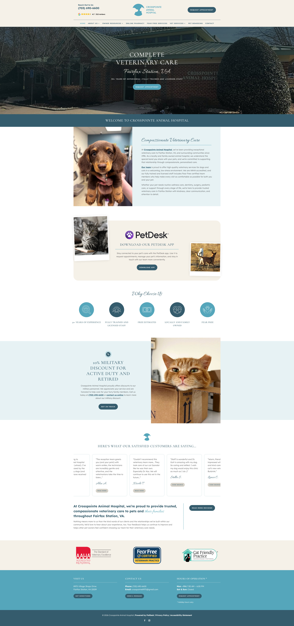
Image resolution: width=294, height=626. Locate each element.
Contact (209, 23)
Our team (146, 167)
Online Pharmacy (135, 23)
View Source (177, 485)
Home (82, 23)
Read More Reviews (202, 508)
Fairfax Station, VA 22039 (85, 589)
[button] (92, 14)
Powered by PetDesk (144, 615)
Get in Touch (108, 407)
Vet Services (177, 23)
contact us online (114, 395)
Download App (147, 267)
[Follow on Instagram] (149, 620)
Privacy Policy (162, 615)
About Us (93, 23)
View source (140, 485)
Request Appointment (201, 10)
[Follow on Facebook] (145, 620)
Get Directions (83, 596)
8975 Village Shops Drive (85, 586)
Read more (102, 490)
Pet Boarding (195, 23)
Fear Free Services (157, 23)
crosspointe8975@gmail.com (145, 589)
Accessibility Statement (181, 615)
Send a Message (134, 596)
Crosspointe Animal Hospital (158, 149)
